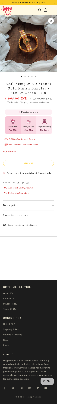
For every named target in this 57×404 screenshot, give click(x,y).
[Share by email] (27, 182)
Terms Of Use (10, 309)
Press (6, 345)
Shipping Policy (11, 329)
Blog (5, 340)
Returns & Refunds (12, 334)
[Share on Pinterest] (23, 182)
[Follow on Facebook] (4, 388)
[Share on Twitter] (18, 182)
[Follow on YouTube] (46, 388)
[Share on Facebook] (14, 182)
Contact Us (8, 298)
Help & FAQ (9, 324)
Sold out (28, 163)
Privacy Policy (10, 303)
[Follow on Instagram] (21, 388)
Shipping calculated (29, 102)
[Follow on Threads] (29, 388)
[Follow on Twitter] (13, 388)
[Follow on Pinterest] (37, 388)
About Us (8, 293)
